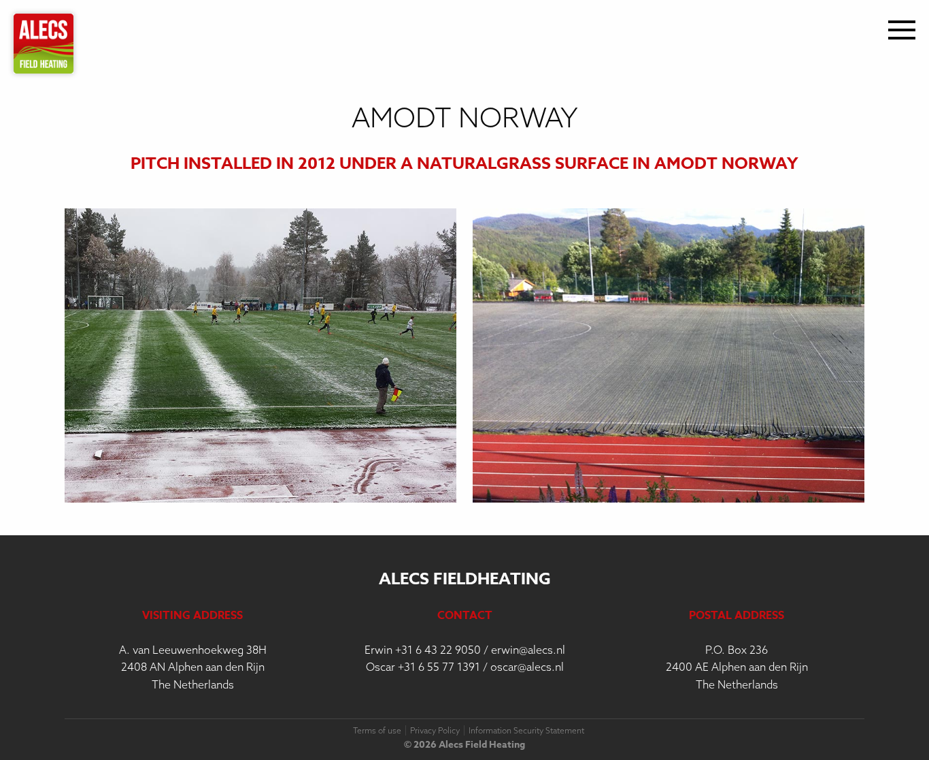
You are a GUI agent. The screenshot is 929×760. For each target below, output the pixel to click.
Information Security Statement (526, 730)
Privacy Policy (435, 730)
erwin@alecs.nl (528, 649)
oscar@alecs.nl (527, 667)
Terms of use (377, 730)
